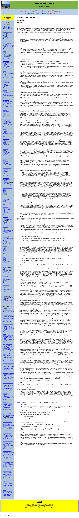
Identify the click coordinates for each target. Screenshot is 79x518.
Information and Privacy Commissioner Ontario (8, 378)
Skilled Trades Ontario (7, 422)
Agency (4, 29)
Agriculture (5, 31)
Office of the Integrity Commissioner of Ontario (8, 389)
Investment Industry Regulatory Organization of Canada (8, 467)
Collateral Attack (6, 56)
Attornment (5, 38)
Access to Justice (6, 27)
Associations (5, 37)
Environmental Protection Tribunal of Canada (8, 455)
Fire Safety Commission (8, 364)
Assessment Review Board (8, 316)
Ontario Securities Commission (6, 408)
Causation (5, 52)
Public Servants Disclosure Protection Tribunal (8, 478)
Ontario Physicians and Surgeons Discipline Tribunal (7, 405)
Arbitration (5, 35)
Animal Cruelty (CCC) (7, 32)
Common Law (6, 57)
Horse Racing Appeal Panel (8, 373)
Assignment (5, 36)
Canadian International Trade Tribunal (7, 444)
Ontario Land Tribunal (7, 403)
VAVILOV (5, 291)
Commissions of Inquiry (8, 449)
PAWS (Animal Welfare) (8, 219)
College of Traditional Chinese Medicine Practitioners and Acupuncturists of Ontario (8, 348)
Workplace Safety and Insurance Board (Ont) (7, 428)
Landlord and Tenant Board (8, 380)
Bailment (5, 44)
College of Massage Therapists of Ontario (7, 331)
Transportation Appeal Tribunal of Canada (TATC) (8, 492)
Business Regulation (7, 48)
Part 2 (21, 22)
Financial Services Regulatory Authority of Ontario (7, 360)
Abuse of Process (6, 26)
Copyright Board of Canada (8, 452)
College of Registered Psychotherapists (7, 345)
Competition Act (6, 58)
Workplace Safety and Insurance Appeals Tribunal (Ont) (8, 425)
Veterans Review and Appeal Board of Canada (8, 495)
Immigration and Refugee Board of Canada (8, 463)
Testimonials (44, 13)
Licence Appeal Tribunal (8, 383)
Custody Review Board (7, 357)
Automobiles (5, 39)
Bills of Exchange (6, 47)
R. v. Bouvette (21, 218)
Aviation (4, 41)
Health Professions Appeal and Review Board (8, 369)
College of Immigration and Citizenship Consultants (8, 448)
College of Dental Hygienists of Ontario (7, 327)
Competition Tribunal (7, 451)
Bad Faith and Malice (7, 43)
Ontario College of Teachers (8, 399)
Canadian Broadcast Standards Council (7, 439)
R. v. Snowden (21, 402)
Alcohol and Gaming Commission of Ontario (7, 314)
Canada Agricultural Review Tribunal (7, 434)
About (29, 13)
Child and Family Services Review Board (8, 322)
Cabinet (4, 51)
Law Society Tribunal (7, 381)
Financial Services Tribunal (8, 363)
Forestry (4, 129)
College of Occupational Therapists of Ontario (8, 336)
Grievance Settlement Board (8, 366)
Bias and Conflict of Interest (8, 45)
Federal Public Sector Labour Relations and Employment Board (7, 458)
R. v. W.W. (20, 384)
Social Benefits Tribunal (8, 420)
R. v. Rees (20, 28)
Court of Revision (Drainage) (6, 356)
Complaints (5, 59)
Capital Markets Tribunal (8, 320)
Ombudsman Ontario (7, 390)
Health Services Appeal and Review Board (8, 371)
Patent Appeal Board (7, 474)
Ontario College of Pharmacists (6, 395)
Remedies (5, 246)
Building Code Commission (8, 318)
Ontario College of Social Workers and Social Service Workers (8, 397)
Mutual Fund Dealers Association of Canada (7, 472)
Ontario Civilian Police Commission (7, 392)
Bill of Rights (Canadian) (8, 46)
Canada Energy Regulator (8, 435)
